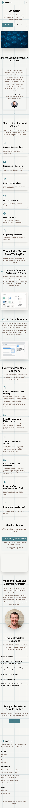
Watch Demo (20, 25)
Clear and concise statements (10, 775)
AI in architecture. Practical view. (11, 783)
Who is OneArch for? (7, 656)
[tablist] (14, 543)
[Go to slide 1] (13, 113)
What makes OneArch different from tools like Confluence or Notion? (12, 662)
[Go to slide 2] (14, 113)
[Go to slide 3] (15, 113)
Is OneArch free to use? (8, 679)
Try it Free (7, 25)
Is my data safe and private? (9, 674)
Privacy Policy (5, 793)
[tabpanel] (14, 561)
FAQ (2, 759)
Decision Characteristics (8, 778)
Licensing (4, 791)
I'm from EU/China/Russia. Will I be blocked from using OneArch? (11, 684)
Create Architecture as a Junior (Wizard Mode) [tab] (14, 538)
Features (4, 754)
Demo (3, 757)
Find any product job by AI (9, 780)
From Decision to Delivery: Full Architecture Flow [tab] (14, 548)
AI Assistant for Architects (9, 772)
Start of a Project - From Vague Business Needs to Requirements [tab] (14, 543)
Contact (3, 762)
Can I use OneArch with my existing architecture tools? (12, 669)
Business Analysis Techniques (10, 770)
